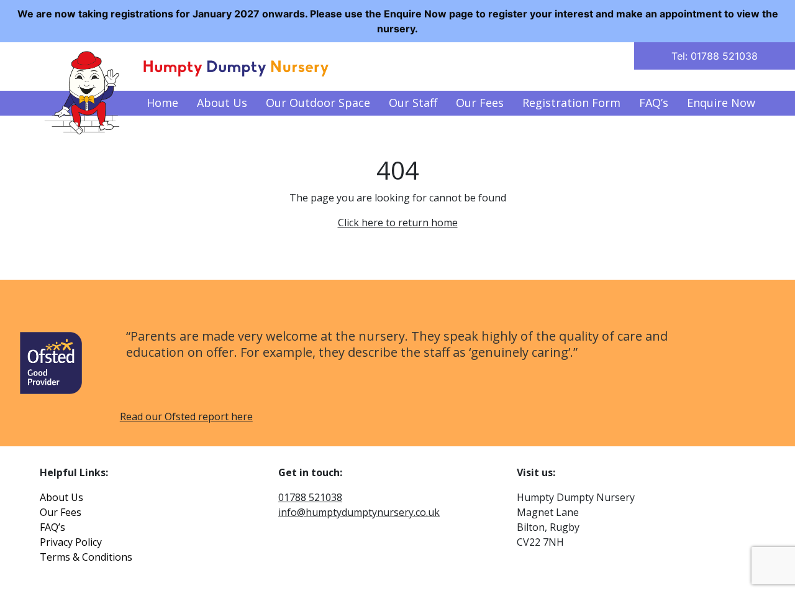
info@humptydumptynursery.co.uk (359, 512)
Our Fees (480, 102)
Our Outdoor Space (318, 102)
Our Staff (413, 102)
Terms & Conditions (86, 557)
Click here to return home (398, 222)
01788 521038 (310, 497)
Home (162, 102)
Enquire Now (721, 102)
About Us (222, 102)
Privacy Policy (71, 542)
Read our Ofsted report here (186, 416)
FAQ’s (653, 102)
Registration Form (571, 102)
